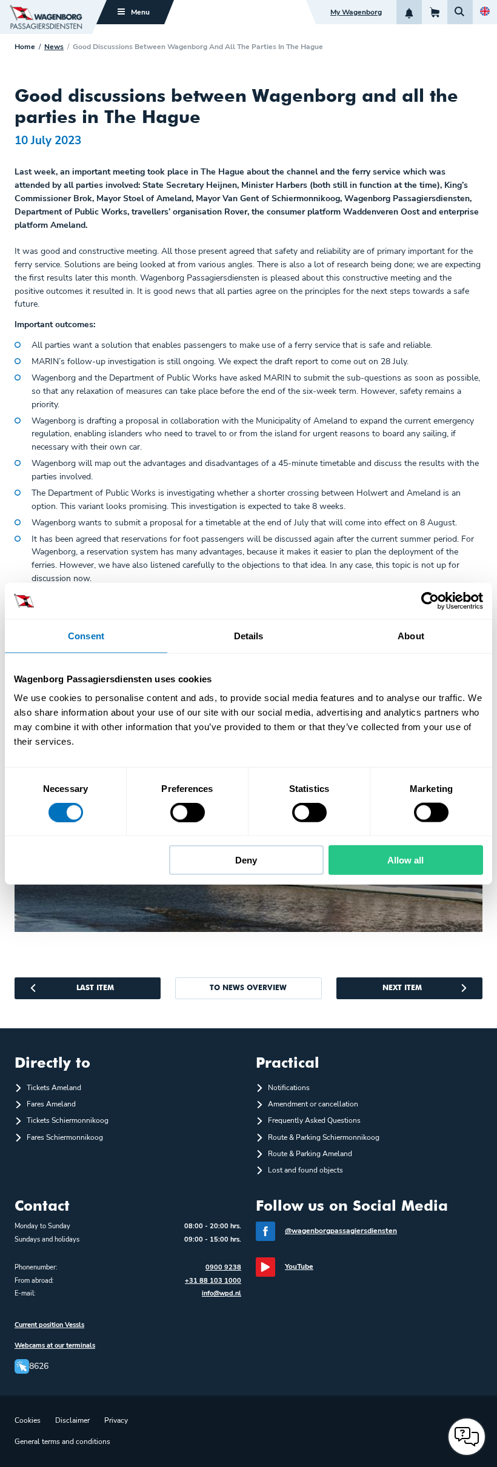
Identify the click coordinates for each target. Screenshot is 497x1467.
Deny (246, 860)
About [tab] (411, 635)
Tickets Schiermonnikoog (67, 1120)
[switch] (187, 812)
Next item (402, 988)
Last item (95, 988)
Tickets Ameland (54, 1088)
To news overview (248, 988)
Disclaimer (72, 1420)
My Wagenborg (356, 12)
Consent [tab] (86, 635)
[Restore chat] (467, 1437)
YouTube (299, 1266)
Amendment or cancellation (313, 1104)
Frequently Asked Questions (314, 1120)
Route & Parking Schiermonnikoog (323, 1137)
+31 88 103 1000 (213, 1280)
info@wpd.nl (221, 1293)
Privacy (116, 1420)
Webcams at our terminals (55, 1345)
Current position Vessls (49, 1324)
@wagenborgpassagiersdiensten (341, 1231)
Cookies (28, 1420)
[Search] (460, 12)
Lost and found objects (305, 1170)
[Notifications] (409, 12)
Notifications (289, 1088)
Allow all (405, 860)
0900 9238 (223, 1267)
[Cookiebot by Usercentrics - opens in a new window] (430, 600)
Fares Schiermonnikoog (65, 1137)
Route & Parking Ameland (310, 1154)
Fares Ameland (51, 1104)
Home (25, 46)
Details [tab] (249, 635)
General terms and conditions (62, 1441)
